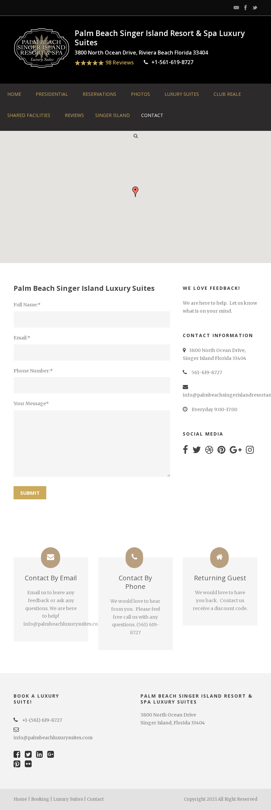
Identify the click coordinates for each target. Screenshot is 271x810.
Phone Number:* (33, 371)
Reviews (74, 115)
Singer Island (112, 115)
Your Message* (31, 403)
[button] (135, 192)
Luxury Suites (182, 94)
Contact (152, 115)
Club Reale (227, 94)
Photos (140, 94)
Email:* (22, 338)
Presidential (52, 94)
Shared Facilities (28, 115)
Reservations (99, 94)
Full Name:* (27, 305)
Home (14, 94)
